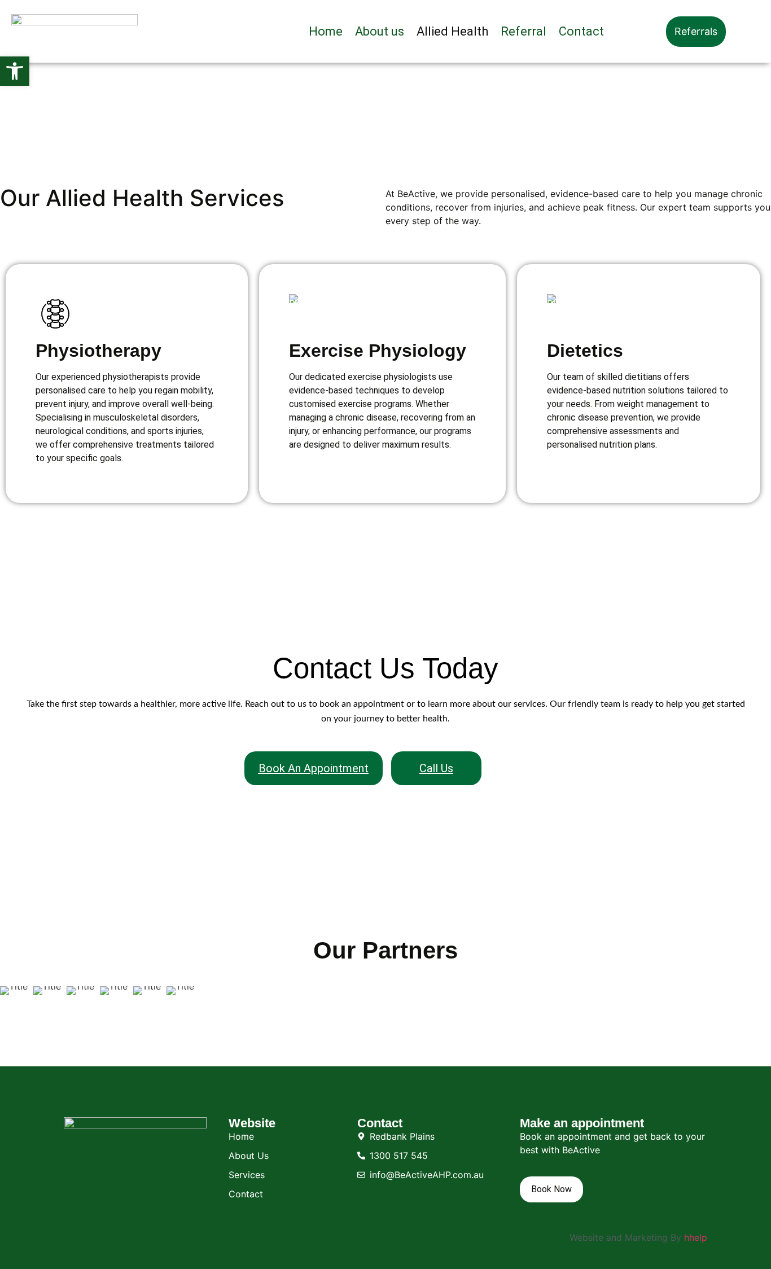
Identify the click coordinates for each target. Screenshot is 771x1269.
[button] (14, 71)
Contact (581, 31)
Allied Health (452, 31)
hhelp (695, 1237)
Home (326, 31)
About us (379, 31)
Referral (523, 31)
